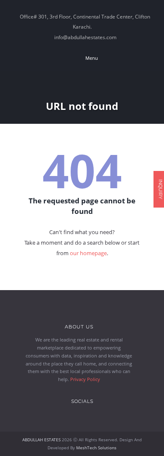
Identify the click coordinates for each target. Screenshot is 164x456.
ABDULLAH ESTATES (41, 440)
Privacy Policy (85, 379)
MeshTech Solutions (96, 448)
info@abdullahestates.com (85, 37)
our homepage (88, 253)
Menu (91, 58)
